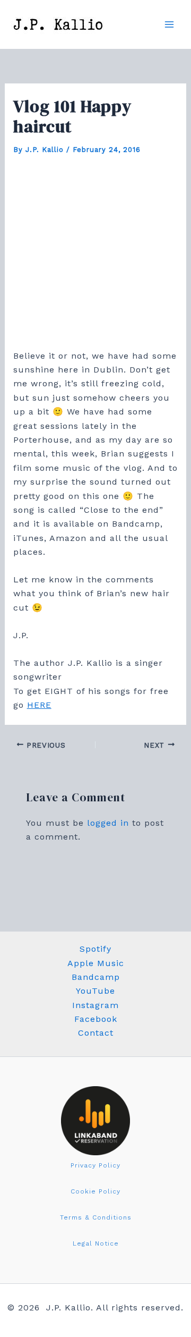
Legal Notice (96, 1243)
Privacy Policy (95, 1165)
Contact (96, 1033)
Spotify (95, 949)
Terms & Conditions (96, 1217)
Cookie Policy (95, 1191)
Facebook (95, 1019)
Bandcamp (96, 977)
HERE (39, 705)
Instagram (95, 1005)
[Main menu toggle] (169, 24)
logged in (108, 823)
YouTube (95, 991)
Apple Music (95, 963)
